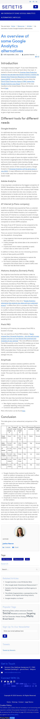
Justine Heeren (8, 543)
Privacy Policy (4, 718)
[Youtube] (11, 681)
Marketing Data (8, 610)
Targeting (30, 613)
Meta (29, 616)
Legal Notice (29, 702)
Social (7, 613)
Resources (21, 26)
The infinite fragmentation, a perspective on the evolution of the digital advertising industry (21, 594)
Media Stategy (21, 616)
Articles (29, 26)
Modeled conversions (18, 613)
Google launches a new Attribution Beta (18, 582)
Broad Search (8, 619)
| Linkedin (7, 547)
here (6, 88)
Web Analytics (7, 559)
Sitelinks (30, 610)
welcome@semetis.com (13, 672)
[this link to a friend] (38, 56)
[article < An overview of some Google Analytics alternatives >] (36, 56)
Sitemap (14, 702)
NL (36, 2)
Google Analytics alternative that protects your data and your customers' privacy (19, 303)
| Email (16, 547)
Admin (20, 698)
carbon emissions (20, 610)
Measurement (18, 559)
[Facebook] (2, 681)
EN (30, 2)
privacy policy (14, 714)
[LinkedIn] (8, 681)
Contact (21, 702)
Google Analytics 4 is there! (14, 598)
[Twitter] (5, 681)
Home (13, 26)
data (27, 559)
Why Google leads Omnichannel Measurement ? (21, 585)
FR (34, 2)
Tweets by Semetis (9, 650)
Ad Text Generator (9, 616)
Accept (12, 718)
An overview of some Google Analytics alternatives (15, 43)
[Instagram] (14, 681)
